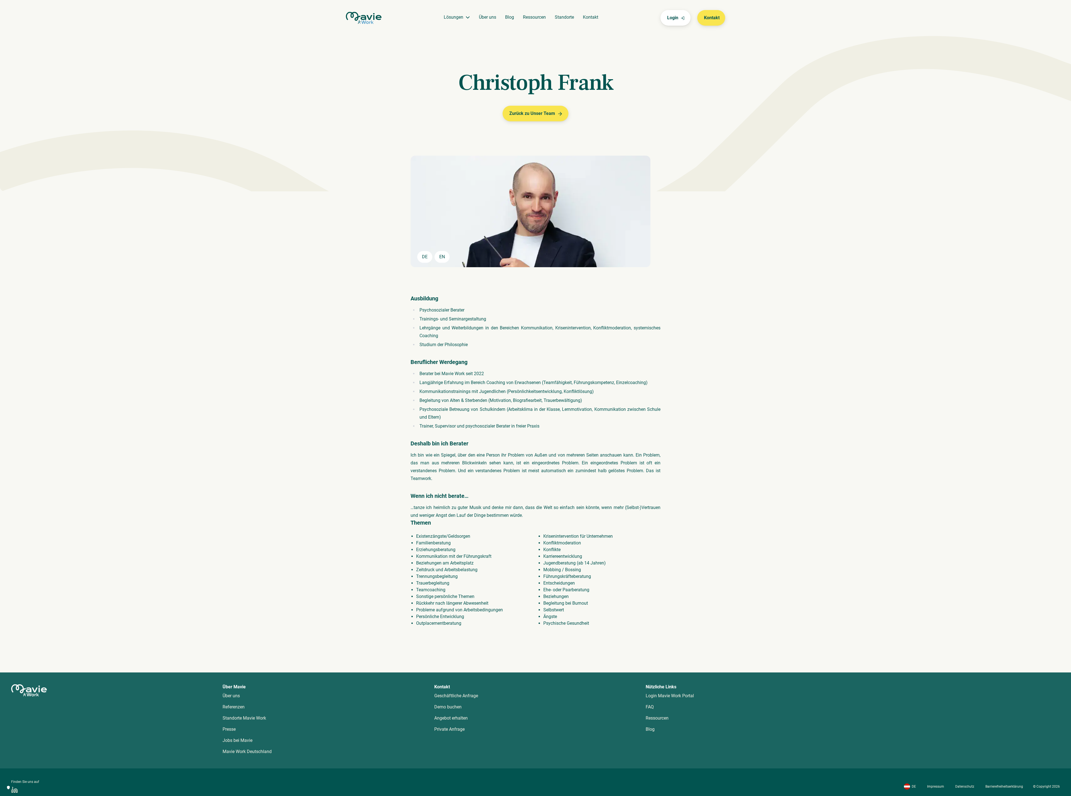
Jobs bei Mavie (237, 740)
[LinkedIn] (14, 789)
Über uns (487, 17)
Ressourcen (534, 17)
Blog (509, 17)
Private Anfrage (449, 729)
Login (672, 17)
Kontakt (590, 17)
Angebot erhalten (451, 718)
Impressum (935, 786)
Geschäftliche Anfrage (456, 695)
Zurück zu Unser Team (532, 113)
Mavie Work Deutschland (247, 751)
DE (914, 786)
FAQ (650, 707)
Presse (229, 729)
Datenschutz (964, 786)
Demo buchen (448, 707)
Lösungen (453, 17)
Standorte (564, 17)
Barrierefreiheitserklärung (1004, 786)
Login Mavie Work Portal (670, 695)
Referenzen (234, 707)
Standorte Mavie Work (244, 718)
